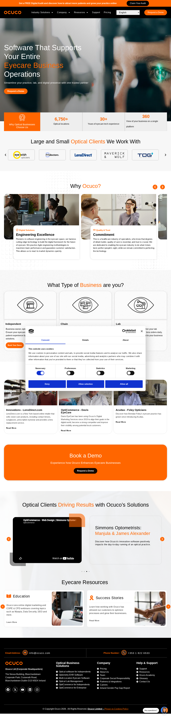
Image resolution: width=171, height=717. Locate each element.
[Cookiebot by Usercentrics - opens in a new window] (124, 331)
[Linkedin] (30, 689)
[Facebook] (8, 689)
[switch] (70, 373)
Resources (79, 12)
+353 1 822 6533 (139, 653)
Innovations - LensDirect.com (24, 410)
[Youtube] (22, 689)
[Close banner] (142, 331)
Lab (118, 324)
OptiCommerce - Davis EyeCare (74, 411)
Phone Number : (112, 653)
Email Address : (13, 653)
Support (96, 12)
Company (62, 12)
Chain (64, 324)
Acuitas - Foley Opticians (131, 410)
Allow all (124, 384)
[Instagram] (37, 689)
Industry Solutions (40, 12)
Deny (47, 384)
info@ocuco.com (39, 653)
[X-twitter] (15, 689)
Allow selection (85, 384)
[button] (5, 154)
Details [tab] (85, 340)
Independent (13, 324)
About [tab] (126, 340)
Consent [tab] (45, 340)
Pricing (107, 12)
